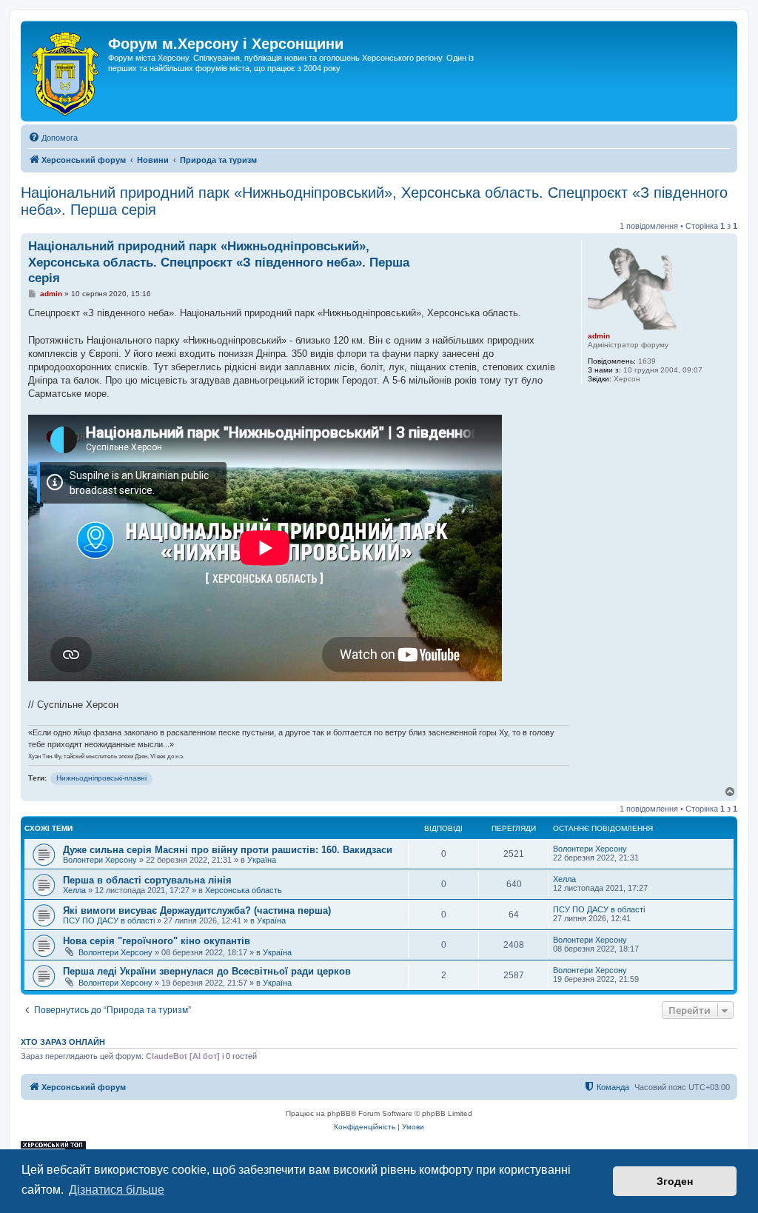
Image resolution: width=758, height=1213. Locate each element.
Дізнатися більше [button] (116, 1189)
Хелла (74, 890)
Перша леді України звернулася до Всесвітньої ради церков (207, 971)
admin (599, 336)
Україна (261, 859)
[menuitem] (53, 138)
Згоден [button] (675, 1181)
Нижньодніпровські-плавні (101, 778)
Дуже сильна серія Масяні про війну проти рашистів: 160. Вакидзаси (227, 849)
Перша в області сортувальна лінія (147, 880)
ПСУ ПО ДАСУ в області (109, 920)
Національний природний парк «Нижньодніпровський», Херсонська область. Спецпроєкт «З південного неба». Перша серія (374, 201)
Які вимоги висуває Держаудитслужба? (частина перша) (197, 910)
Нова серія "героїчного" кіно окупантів (156, 940)
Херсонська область (243, 890)
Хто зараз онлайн (63, 1041)
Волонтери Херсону (100, 859)
